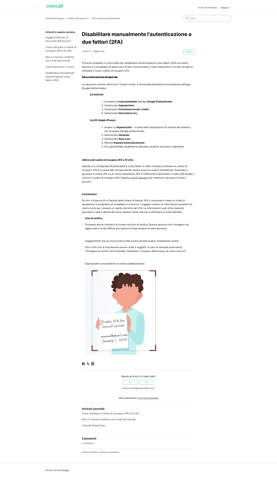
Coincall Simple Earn (93, 425)
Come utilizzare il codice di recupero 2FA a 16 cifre (61, 49)
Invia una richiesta (207, 7)
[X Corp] (88, 363)
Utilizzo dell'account (78, 18)
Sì (130, 382)
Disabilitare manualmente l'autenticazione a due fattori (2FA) (60, 76)
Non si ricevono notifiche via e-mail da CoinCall (60, 58)
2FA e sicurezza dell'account (106, 18)
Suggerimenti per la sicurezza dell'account (58, 39)
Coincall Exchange (55, 18)
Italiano (225, 7)
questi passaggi (139, 177)
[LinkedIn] (92, 363)
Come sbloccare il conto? (60, 66)
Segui (189, 51)
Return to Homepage (57, 470)
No (147, 382)
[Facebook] (83, 363)
